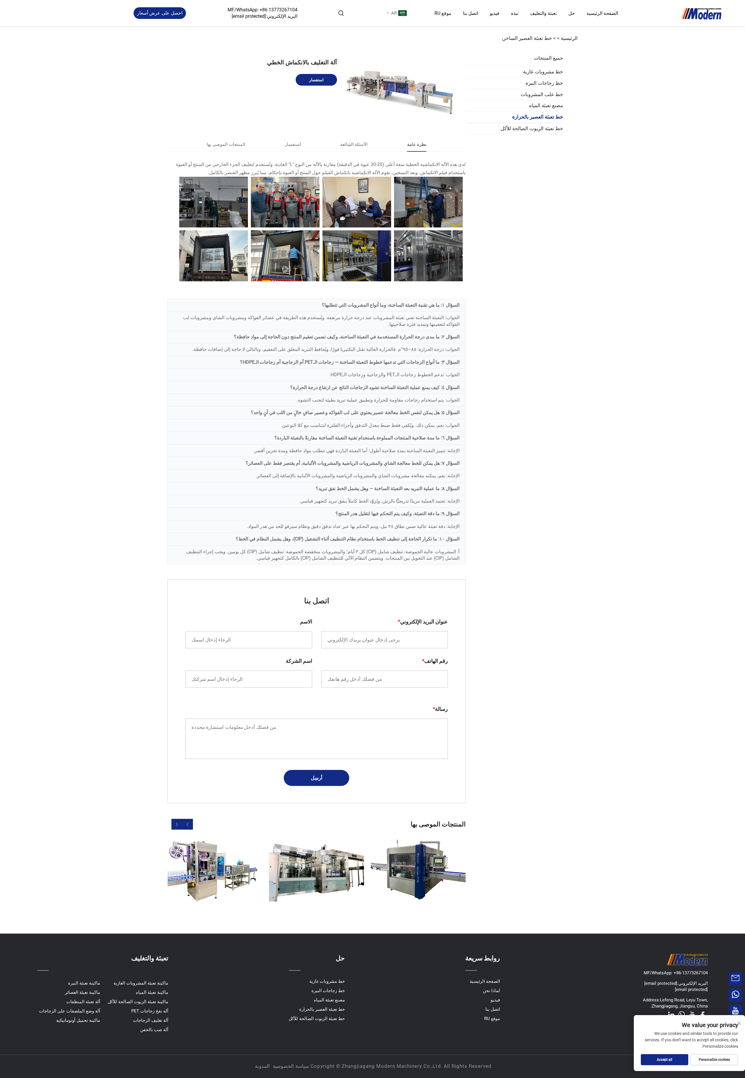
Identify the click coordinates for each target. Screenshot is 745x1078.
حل (571, 13)
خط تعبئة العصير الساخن (527, 38)
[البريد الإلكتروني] (735, 978)
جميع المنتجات (548, 58)
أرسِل (316, 778)
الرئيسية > (567, 38)
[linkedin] (671, 1014)
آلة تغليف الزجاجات (150, 1020)
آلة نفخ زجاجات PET (149, 1011)
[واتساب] (681, 1014)
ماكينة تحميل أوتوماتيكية (78, 1020)
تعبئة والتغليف (543, 13)
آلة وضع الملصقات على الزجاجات (69, 1011)
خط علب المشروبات (542, 94)
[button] (187, 824)
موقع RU (442, 13)
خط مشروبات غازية (543, 72)
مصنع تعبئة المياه (546, 105)
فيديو (494, 13)
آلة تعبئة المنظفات (83, 1001)
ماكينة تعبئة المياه (152, 992)
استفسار (316, 79)
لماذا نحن (491, 990)
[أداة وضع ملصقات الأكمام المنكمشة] (214, 870)
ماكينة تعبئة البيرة (84, 983)
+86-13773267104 (690, 972)
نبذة (514, 13)
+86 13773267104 (278, 10)
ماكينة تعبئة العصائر (82, 992)
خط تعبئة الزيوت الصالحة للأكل (532, 128)
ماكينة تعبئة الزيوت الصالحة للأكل (138, 1001)
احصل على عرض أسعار (159, 13)
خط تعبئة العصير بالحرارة (537, 117)
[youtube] (692, 1014)
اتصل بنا (470, 13)
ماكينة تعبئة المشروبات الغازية (140, 983)
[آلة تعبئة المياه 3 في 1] (316, 870)
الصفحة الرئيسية (602, 13)
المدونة (262, 1066)
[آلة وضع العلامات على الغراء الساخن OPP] (418, 870)
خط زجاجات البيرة (544, 83)
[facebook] (702, 1014)
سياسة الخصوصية (291, 1066)
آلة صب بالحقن (154, 1029)
